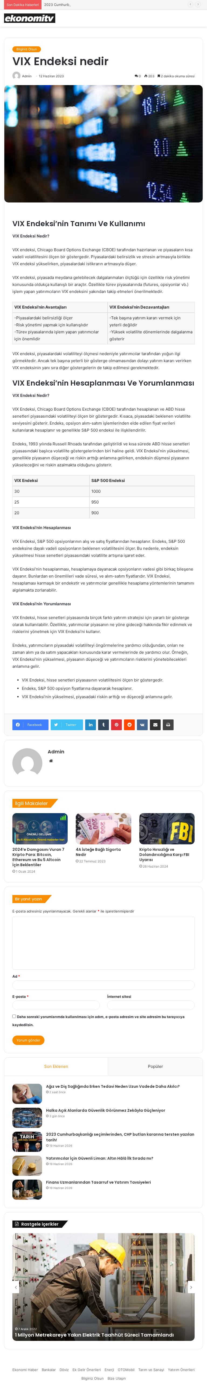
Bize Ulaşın (117, 1378)
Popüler (155, 1066)
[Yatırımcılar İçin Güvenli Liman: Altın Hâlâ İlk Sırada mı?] (27, 1166)
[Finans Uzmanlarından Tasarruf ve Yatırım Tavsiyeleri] (27, 1190)
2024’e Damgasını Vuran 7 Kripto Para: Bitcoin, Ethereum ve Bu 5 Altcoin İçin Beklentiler (38, 857)
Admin (56, 751)
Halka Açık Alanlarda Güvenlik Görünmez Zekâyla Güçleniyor (105, 1110)
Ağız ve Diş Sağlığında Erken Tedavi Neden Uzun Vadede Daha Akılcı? (113, 1086)
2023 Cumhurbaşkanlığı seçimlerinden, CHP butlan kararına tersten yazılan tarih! (111, 4)
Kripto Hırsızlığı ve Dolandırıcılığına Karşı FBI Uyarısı (164, 854)
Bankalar (49, 1370)
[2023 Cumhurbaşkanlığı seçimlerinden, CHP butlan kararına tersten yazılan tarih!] (27, 1142)
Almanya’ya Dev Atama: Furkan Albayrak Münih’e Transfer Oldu (95, 1334)
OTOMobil (126, 1370)
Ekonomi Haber (25, 1370)
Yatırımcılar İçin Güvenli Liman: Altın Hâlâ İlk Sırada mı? (99, 1158)
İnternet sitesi (119, 996)
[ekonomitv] (29, 18)
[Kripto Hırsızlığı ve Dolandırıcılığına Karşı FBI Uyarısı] (167, 828)
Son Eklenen (56, 1066)
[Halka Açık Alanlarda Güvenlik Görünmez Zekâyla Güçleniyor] (27, 1118)
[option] (103, 1287)
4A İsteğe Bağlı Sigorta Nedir (98, 852)
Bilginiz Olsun (26, 49)
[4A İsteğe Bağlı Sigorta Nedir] (103, 828)
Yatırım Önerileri (181, 1370)
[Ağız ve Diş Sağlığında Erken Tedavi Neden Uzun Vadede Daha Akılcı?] (27, 1094)
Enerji (109, 1370)
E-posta (20, 996)
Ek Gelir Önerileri (87, 1370)
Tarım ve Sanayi (151, 1370)
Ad (16, 976)
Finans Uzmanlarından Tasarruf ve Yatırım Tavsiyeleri (98, 1182)
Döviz (64, 1370)
